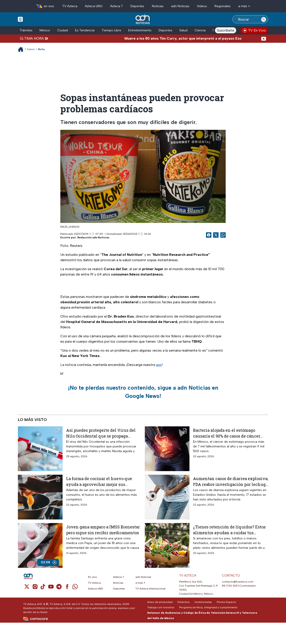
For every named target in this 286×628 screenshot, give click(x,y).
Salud (183, 30)
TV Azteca (69, 6)
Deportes (137, 6)
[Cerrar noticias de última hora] (263, 38)
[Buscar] (263, 19)
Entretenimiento (139, 30)
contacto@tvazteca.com (237, 581)
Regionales (222, 6)
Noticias (158, 6)
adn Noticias (180, 6)
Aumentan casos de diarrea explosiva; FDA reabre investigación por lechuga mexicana (230, 481)
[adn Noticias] (143, 19)
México (45, 30)
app (159, 365)
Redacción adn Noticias (93, 237)
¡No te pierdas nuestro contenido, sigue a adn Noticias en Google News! (143, 391)
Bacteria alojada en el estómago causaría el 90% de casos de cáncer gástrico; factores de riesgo (226, 432)
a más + (244, 6)
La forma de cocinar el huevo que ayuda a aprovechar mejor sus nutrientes (99, 481)
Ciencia (200, 30)
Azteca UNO (94, 6)
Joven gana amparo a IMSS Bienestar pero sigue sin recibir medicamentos (103, 529)
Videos (202, 6)
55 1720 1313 (230, 585)
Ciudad (62, 30)
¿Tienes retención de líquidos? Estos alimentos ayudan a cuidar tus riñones (229, 529)
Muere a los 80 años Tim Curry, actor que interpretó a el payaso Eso (169, 38)
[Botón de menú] (20, 19)
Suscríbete (225, 30)
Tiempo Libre (111, 30)
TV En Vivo (257, 30)
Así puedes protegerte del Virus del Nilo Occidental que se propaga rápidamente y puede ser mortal (101, 432)
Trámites (26, 30)
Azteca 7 (116, 6)
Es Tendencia (85, 30)
